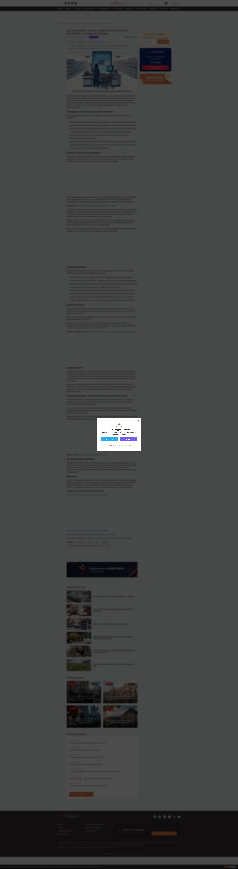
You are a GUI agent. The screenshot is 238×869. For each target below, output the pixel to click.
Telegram (111, 439)
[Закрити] (138, 420)
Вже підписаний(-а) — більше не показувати (119, 445)
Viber (129, 439)
